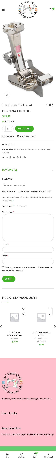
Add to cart (24, 128)
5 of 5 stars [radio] (26, 206)
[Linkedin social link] (21, 157)
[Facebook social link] (10, 157)
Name (5, 244)
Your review (8, 211)
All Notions (19, 149)
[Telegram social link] (25, 157)
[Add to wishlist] (23, 308)
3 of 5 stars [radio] (22, 206)
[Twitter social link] (14, 157)
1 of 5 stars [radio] (18, 206)
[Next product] (52, 105)
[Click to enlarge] (7, 95)
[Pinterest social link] (17, 157)
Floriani (44, 338)
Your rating (7, 206)
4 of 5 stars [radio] (24, 206)
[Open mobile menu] (3, 10)
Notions (13, 105)
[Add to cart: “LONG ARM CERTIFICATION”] (23, 313)
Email (5, 255)
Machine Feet (25, 105)
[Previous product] (46, 105)
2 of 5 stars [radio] (20, 206)
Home (5, 105)
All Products (30, 149)
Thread (38, 338)
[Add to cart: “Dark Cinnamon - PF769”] (49, 313)
